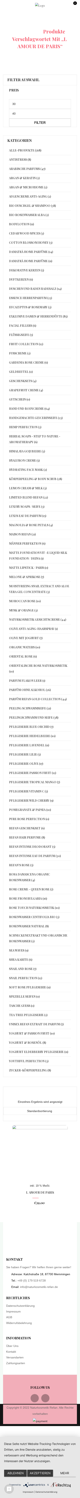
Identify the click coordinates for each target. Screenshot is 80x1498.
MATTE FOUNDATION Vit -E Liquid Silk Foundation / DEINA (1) (38, 555)
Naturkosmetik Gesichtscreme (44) (37, 620)
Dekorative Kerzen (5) (26, 270)
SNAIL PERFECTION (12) (25, 978)
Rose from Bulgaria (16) (28, 898)
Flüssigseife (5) (21, 335)
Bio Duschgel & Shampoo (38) (32, 206)
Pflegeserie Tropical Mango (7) (34, 782)
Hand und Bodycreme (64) (29, 409)
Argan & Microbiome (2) (28, 187)
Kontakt (11, 1351)
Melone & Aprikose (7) (26, 577)
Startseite (26, 31)
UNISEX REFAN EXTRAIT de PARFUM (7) (36, 1024)
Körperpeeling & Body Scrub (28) (35, 479)
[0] (75, 7)
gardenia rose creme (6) (28, 362)
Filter (40, 122)
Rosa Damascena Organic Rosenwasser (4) (29, 877)
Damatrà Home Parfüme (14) (31, 252)
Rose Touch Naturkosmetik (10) (34, 908)
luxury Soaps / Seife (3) (26, 507)
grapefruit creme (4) (26, 390)
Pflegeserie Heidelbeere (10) (32, 736)
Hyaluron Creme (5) (24, 460)
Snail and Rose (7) (22, 969)
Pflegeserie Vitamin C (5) (28, 791)
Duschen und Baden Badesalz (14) (35, 289)
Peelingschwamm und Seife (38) (33, 717)
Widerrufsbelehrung (19, 1323)
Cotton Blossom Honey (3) (30, 243)
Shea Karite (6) (20, 960)
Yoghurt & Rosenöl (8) (27, 1043)
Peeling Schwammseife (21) (30, 708)
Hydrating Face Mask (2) (28, 470)
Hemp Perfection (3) (25, 427)
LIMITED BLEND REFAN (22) (28, 497)
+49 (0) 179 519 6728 (31, 1280)
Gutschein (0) (19, 399)
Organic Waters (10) (24, 647)
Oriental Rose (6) (23, 656)
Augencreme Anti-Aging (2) (30, 196)
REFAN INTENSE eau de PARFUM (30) (35, 856)
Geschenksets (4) (22, 381)
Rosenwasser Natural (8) (29, 926)
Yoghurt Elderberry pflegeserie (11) (38, 1052)
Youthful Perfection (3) (28, 1061)
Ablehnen (15, 1473)
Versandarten (15, 1357)
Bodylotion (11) (21, 224)
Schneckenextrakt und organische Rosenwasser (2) (38, 938)
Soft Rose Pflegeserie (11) (29, 987)
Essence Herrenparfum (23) (30, 298)
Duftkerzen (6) (21, 279)
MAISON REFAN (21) (22, 534)
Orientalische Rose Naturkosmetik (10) (38, 668)
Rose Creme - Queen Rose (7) (31, 889)
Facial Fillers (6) (22, 326)
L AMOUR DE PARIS (40, 1192)
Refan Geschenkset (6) (27, 828)
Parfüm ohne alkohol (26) (30, 690)
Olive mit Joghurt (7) (25, 638)
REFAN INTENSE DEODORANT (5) (32, 847)
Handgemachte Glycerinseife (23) (36, 418)
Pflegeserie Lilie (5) (25, 754)
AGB (9, 1317)
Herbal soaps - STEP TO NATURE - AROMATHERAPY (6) (34, 439)
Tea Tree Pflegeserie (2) (28, 1015)
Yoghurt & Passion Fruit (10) (32, 1033)
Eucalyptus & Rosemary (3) (30, 307)
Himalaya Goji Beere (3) (27, 451)
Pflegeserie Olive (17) (26, 764)
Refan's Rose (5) (21, 865)
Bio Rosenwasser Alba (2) (29, 215)
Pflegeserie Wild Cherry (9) (31, 800)
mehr (64, 1473)
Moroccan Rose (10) (25, 601)
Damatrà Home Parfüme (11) (30, 261)
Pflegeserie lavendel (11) (29, 745)
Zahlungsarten (15, 1363)
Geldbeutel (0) (21, 372)
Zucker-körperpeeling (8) (30, 1070)
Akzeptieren (40, 1473)
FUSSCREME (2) (19, 353)
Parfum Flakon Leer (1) (27, 681)
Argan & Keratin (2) (24, 178)
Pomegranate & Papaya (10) (30, 810)
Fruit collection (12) (26, 344)
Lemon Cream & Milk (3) (28, 488)
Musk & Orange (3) (23, 610)
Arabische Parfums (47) (27, 169)
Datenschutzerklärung (20, 1305)
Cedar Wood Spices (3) (26, 233)
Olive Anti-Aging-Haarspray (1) (33, 629)
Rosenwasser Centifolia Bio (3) (34, 917)
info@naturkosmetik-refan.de (39, 1287)
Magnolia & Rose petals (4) (31, 525)
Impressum (13, 1311)
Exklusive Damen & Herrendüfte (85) (38, 316)
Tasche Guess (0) (21, 1006)
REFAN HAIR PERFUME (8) (27, 837)
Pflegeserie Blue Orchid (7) (31, 727)
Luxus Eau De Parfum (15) (27, 516)
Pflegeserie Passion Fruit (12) (32, 773)
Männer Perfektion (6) (27, 543)
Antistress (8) (20, 160)
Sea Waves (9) (18, 950)
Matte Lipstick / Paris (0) (28, 568)
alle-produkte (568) (25, 150)
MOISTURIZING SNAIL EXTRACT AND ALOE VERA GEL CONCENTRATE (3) (39, 589)
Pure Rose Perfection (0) (29, 819)
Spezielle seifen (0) (24, 996)
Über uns (12, 1346)
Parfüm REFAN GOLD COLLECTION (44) (38, 699)
